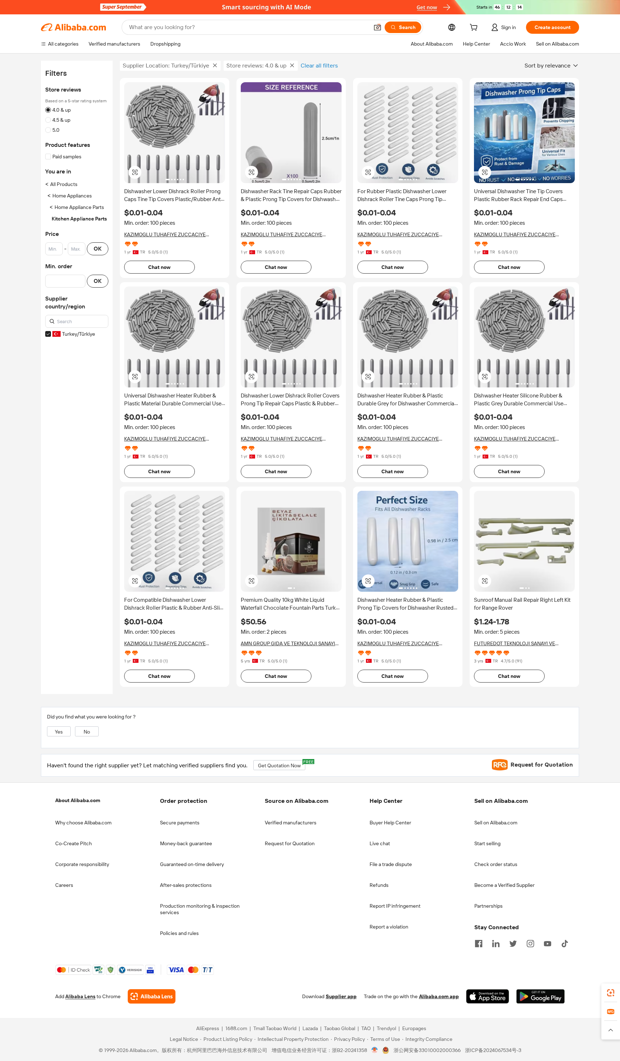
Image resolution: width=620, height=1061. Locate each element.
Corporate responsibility (82, 864)
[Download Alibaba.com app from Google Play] (540, 996)
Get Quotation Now (281, 764)
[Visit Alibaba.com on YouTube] (547, 943)
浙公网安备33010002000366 (427, 1050)
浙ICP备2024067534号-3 (493, 1050)
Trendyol (386, 1028)
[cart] (475, 28)
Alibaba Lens (80, 996)
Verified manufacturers (290, 822)
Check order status (495, 864)
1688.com (236, 1028)
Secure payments (179, 822)
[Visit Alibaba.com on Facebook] (478, 943)
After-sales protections (186, 885)
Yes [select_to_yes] (59, 732)
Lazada (310, 1028)
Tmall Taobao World (274, 1028)
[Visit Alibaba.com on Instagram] (530, 943)
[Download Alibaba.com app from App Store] (487, 996)
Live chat (380, 843)
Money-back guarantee (186, 843)
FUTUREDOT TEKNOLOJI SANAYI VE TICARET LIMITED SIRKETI (514, 644)
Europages (414, 1028)
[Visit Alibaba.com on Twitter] (513, 943)
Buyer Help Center (390, 822)
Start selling (487, 843)
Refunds (379, 885)
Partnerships (488, 906)
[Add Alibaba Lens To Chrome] (151, 996)
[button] (377, 27)
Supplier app (341, 996)
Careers (64, 885)
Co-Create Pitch (73, 843)
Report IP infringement (395, 906)
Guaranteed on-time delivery (192, 864)
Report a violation (389, 927)
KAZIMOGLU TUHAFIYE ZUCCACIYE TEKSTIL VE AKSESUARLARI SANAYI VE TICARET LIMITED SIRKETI (168, 235)
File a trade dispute (391, 864)
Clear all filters (319, 65)
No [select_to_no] (87, 732)
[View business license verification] (374, 1050)
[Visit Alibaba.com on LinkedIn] (496, 943)
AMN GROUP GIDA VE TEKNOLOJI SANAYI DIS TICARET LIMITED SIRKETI (288, 644)
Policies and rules (179, 933)
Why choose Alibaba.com (83, 822)
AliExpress (207, 1028)
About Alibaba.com (77, 800)
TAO (366, 1028)
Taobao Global (339, 1028)
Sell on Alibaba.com (495, 822)
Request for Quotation (290, 843)
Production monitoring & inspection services (200, 909)
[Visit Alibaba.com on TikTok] (564, 943)
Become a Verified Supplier (504, 885)
